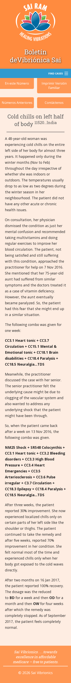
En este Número (17, 83)
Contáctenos (54, 102)
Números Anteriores (17, 102)
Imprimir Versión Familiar (54, 85)
